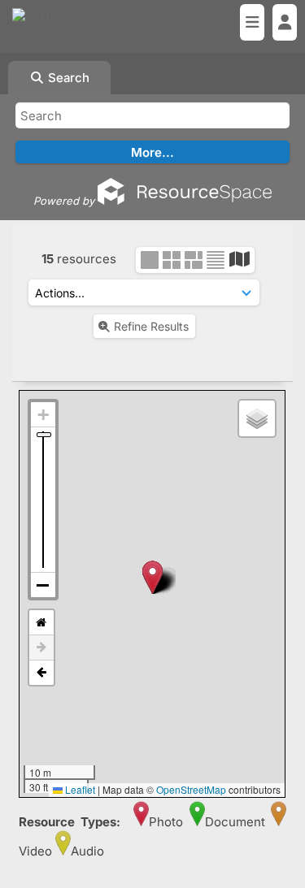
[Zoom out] (43, 585)
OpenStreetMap (191, 789)
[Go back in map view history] (41, 673)
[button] (152, 577)
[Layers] (257, 418)
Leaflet (79, 789)
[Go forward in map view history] (41, 648)
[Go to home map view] (41, 622)
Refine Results (151, 326)
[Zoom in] (43, 414)
